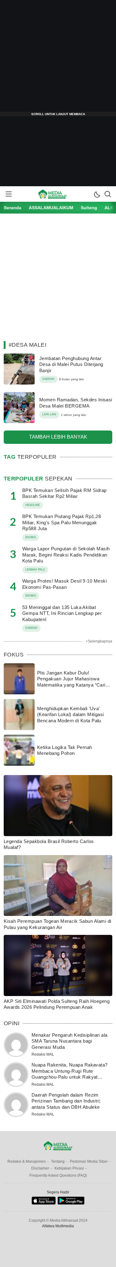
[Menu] (8, 194)
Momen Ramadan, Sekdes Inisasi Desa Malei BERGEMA (75, 402)
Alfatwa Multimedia (58, 1226)
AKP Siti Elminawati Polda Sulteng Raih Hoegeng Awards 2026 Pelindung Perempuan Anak (57, 1004)
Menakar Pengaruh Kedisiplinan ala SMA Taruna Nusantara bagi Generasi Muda (70, 1041)
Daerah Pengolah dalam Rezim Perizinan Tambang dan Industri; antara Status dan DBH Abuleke (66, 1101)
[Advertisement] (58, 58)
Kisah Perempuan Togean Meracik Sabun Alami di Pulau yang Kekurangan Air (57, 924)
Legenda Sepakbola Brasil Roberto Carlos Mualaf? (49, 844)
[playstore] (71, 1203)
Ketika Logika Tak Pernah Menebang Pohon (64, 750)
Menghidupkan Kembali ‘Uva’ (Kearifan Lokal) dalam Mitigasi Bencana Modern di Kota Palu (70, 714)
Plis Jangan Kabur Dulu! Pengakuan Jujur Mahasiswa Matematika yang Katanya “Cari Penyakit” (71, 682)
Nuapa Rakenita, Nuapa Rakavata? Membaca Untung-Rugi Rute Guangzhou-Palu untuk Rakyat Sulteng (70, 1074)
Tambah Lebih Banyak (58, 437)
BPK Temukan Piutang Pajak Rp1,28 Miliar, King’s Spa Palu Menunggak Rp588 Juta (61, 522)
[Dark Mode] (96, 194)
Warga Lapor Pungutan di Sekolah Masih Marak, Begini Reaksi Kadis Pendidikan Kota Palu (66, 554)
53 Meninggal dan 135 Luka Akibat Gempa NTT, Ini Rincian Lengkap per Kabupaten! (62, 613)
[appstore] (43, 1203)
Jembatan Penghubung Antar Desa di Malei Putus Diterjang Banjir (71, 364)
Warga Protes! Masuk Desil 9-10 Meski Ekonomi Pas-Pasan (64, 584)
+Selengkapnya (99, 641)
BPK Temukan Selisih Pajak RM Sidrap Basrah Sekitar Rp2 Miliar (64, 493)
